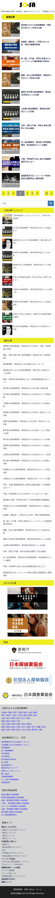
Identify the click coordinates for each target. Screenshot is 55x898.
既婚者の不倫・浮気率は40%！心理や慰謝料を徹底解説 (26, 500)
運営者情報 (18, 889)
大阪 (3, 724)
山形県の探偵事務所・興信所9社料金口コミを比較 (24, 545)
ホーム (38, 889)
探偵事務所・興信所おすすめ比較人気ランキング (23, 364)
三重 (18, 721)
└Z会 (3, 850)
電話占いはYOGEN (8, 827)
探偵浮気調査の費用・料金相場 (11, 11)
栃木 (35, 715)
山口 (23, 727)
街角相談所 (5, 748)
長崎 (13, 730)
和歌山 (29, 724)
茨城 (25, 715)
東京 (3, 715)
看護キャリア (6, 882)
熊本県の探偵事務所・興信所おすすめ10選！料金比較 (25, 388)
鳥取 (3, 727)
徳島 (28, 727)
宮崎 (28, 730)
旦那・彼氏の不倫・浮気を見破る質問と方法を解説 (24, 551)
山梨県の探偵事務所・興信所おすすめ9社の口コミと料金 (27, 454)
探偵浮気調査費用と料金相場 (12, 797)
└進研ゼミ (5, 844)
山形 (30, 712)
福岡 (3, 730)
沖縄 (40, 730)
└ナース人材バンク (8, 873)
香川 (33, 727)
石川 (23, 718)
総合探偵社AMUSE (8, 759)
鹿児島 (34, 730)
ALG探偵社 (5, 756)
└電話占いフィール (8, 838)
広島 (18, 727)
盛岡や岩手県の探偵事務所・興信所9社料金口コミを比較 (27, 539)
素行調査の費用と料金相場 (11, 812)
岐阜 (8, 721)
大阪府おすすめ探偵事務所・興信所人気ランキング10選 (26, 479)
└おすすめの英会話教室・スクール (15, 862)
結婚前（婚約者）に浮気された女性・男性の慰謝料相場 (26, 515)
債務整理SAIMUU (8, 879)
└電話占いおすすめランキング (13, 830)
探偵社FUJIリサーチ (9, 768)
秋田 (25, 712)
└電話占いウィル (8, 836)
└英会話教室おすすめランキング (14, 856)
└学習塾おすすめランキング (12, 853)
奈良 (23, 724)
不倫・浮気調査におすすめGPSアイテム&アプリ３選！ (26, 494)
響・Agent (5, 774)
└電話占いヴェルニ (8, 833)
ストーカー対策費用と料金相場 (13, 806)
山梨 (3, 718)
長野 (13, 718)
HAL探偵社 (5, 753)
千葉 (20, 715)
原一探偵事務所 (7, 750)
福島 (35, 712)
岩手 (15, 712)
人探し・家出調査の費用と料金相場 (15, 803)
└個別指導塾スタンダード (11, 847)
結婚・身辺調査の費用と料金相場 (14, 800)
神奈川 (9, 715)
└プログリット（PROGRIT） (12, 864)
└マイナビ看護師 (8, 870)
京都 (13, 724)
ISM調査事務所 (7, 776)
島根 (8, 727)
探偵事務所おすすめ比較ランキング (15, 742)
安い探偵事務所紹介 (9, 815)
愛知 (3, 721)
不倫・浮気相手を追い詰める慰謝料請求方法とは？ (24, 566)
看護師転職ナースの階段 (10, 867)
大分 (23, 730)
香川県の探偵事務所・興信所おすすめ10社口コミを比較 (26, 439)
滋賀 (18, 724)
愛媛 (38, 727)
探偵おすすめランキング (32, 11)
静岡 (13, 721)
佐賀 (8, 730)
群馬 (30, 715)
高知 (43, 727)
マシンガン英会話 (8, 859)
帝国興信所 (5, 782)
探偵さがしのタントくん (10, 771)
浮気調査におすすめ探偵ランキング (15, 745)
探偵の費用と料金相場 (10, 794)
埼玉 (15, 715)
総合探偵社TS (6, 765)
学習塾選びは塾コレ (9, 841)
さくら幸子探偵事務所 (10, 779)
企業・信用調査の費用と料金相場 (14, 809)
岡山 (13, 727)
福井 (28, 718)
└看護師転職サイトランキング (13, 876)
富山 (18, 718)
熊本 (18, 730)
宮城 (20, 712)
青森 (10, 712)
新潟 (8, 718)
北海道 (4, 712)
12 (46, 193)
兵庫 (8, 724)
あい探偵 (4, 762)
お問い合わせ (29, 889)
